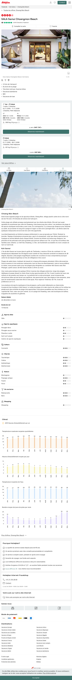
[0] (54, 2)
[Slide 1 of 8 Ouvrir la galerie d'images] (36, 190)
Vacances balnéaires (42, 651)
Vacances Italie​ (6, 643)
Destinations (6, 624)
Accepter (36, 678)
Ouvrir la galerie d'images (68, 73)
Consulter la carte (19, 26)
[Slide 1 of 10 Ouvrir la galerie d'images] (36, 52)
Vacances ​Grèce (41, 627)
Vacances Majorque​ (42, 630)
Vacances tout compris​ (43, 643)
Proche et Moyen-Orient (8, 638)
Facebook (59, 608)
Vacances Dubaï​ (41, 640)
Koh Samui (12, 7)
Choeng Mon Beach (23, 7)
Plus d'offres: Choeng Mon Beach (12, 535)
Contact (62, 2)
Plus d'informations (49, 673)
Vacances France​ (6, 640)
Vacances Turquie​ (41, 632)
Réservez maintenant (36, 132)
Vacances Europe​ (6, 627)
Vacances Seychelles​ (42, 638)
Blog (36, 608)
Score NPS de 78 (11, 569)
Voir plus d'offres (8, 163)
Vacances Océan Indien (8, 630)
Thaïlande (4, 7)
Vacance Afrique (6, 635)
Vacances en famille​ (42, 648)
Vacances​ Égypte (41, 635)
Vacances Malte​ (6, 651)
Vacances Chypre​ (6, 648)
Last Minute (40, 645)
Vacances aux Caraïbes (8, 632)
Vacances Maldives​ (7, 645)
